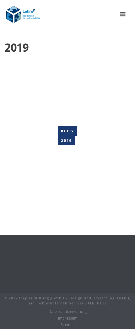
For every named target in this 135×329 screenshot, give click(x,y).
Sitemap (68, 325)
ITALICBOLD (95, 303)
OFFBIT (123, 298)
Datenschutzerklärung (68, 311)
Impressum (68, 318)
